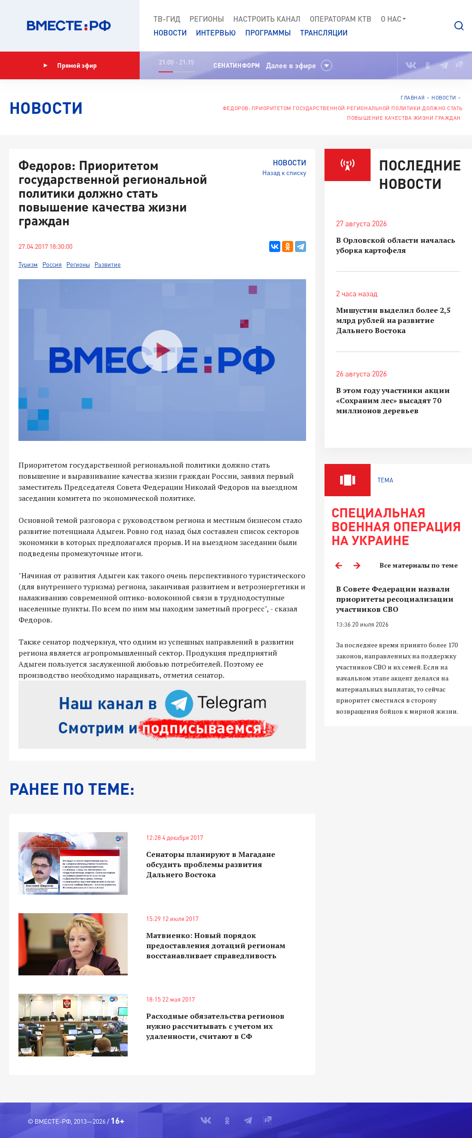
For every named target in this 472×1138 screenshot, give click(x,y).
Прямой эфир (77, 65)
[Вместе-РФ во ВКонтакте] (411, 65)
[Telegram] (300, 246)
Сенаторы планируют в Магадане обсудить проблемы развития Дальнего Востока (210, 864)
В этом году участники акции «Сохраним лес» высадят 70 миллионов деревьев (393, 400)
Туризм (28, 264)
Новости (170, 32)
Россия (52, 264)
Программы (268, 32)
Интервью (216, 32)
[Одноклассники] (287, 246)
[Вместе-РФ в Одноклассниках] (428, 65)
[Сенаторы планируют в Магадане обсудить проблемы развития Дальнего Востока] (73, 863)
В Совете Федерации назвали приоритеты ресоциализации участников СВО (395, 599)
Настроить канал (267, 18)
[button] (459, 26)
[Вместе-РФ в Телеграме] (444, 65)
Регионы (206, 18)
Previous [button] (338, 565)
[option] (398, 650)
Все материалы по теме (419, 565)
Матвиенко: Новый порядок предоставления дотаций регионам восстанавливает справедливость (215, 945)
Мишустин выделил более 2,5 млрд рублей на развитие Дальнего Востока (393, 320)
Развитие (107, 264)
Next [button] (357, 565)
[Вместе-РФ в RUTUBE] (458, 65)
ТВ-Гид (166, 18)
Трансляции (324, 32)
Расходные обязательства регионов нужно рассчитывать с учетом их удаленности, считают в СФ (215, 1026)
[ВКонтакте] (274, 246)
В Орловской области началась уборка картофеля (395, 245)
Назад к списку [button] (284, 172)
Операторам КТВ (341, 18)
